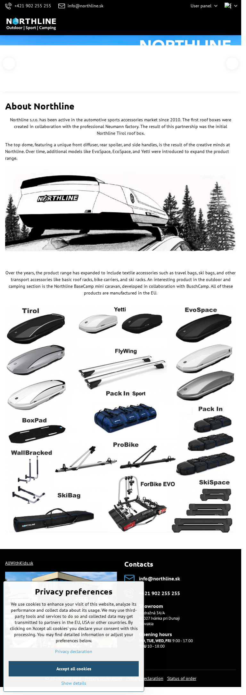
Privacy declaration (144, 678)
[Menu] (233, 23)
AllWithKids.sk (19, 563)
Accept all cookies (73, 669)
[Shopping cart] (218, 23)
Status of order (181, 678)
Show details (73, 683)
